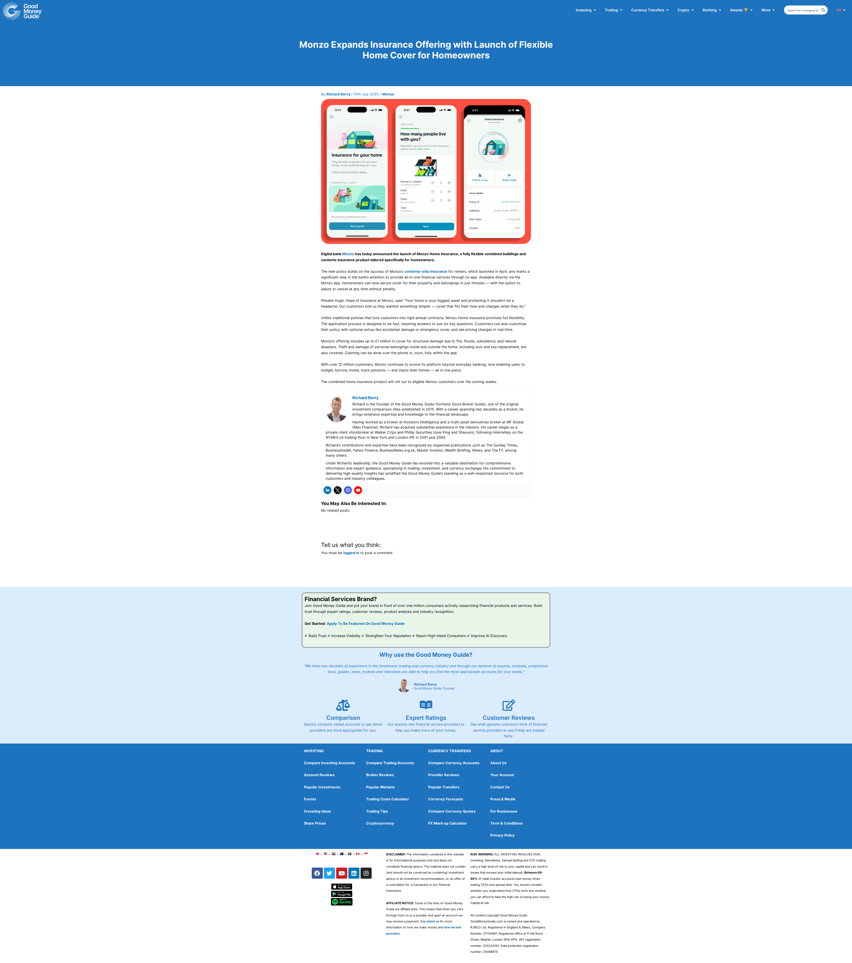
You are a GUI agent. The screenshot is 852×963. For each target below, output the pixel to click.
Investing (584, 10)
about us (433, 921)
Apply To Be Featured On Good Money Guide (366, 623)
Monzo (388, 94)
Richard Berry (425, 684)
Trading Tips (377, 811)
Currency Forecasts (445, 799)
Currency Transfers (647, 10)
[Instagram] (348, 490)
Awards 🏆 (739, 10)
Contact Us (500, 787)
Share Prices (315, 823)
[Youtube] (358, 490)
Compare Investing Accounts (329, 763)
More (765, 10)
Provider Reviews (443, 775)
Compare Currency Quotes (451, 811)
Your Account (502, 775)
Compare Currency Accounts (453, 763)
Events (310, 799)
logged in (351, 553)
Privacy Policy (502, 835)
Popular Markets (380, 787)
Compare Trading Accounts (390, 763)
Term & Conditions (506, 823)
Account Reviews (319, 775)
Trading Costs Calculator (387, 799)
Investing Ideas (317, 811)
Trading (611, 10)
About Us (498, 763)
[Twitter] (338, 490)
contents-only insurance (425, 271)
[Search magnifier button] (823, 10)
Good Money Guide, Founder (434, 688)
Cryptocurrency (380, 823)
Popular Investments (322, 787)
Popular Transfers (444, 787)
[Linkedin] (327, 490)
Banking (710, 10)
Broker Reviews (380, 775)
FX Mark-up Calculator (447, 823)
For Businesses (503, 811)
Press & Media (502, 799)
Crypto (683, 10)
